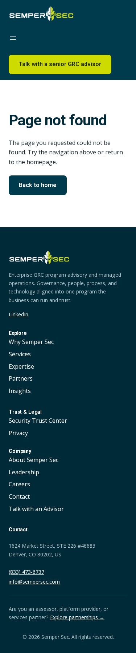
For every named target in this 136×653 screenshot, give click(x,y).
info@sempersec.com (34, 581)
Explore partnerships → (77, 617)
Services (20, 354)
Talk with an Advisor (36, 509)
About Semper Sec (33, 460)
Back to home (38, 185)
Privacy (18, 433)
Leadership (24, 472)
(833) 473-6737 (26, 571)
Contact (19, 496)
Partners (21, 378)
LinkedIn (18, 314)
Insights (20, 391)
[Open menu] (17, 38)
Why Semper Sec (31, 342)
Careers (19, 484)
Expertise (21, 366)
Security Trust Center (38, 421)
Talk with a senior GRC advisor (60, 64)
